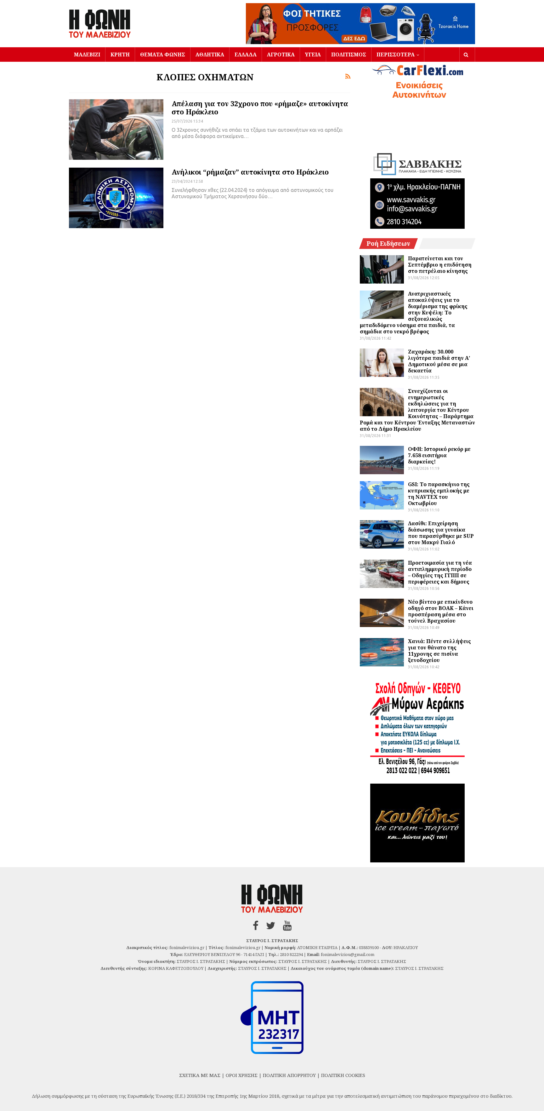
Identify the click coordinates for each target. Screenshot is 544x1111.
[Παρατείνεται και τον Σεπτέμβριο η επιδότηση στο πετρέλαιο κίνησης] (382, 269)
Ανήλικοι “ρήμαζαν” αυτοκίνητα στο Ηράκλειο (250, 171)
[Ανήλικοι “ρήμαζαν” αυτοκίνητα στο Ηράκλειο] (116, 198)
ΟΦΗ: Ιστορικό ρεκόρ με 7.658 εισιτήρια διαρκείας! (439, 455)
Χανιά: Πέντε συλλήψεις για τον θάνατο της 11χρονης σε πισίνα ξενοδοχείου (439, 651)
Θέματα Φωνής (162, 54)
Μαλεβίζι (87, 54)
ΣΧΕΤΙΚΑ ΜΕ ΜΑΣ (199, 1075)
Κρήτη (120, 54)
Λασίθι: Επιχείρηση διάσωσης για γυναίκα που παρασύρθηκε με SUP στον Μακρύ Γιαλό (441, 533)
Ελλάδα (246, 54)
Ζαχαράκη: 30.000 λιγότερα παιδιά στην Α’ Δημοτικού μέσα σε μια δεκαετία (439, 361)
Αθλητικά (210, 54)
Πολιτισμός (348, 54)
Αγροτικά (281, 54)
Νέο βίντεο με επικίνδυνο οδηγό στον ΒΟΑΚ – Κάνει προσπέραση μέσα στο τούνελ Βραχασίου (440, 611)
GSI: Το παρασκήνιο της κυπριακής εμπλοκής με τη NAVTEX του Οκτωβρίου (439, 494)
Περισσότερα (396, 54)
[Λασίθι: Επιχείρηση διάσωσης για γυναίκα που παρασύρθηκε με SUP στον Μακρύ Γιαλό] (382, 534)
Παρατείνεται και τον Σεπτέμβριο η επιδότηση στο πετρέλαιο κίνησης (440, 264)
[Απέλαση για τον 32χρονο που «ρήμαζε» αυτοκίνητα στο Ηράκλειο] (116, 129)
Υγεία (313, 54)
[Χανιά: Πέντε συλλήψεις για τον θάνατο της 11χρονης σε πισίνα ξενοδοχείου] (382, 652)
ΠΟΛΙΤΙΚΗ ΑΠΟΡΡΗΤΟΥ (289, 1075)
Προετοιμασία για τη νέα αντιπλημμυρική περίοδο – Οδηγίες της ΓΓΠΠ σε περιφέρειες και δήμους (440, 572)
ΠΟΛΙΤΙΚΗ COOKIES (343, 1075)
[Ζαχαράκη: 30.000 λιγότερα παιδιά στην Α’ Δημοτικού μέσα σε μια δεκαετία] (382, 362)
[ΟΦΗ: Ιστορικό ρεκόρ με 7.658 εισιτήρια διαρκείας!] (382, 460)
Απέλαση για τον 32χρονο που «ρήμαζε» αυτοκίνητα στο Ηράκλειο (260, 107)
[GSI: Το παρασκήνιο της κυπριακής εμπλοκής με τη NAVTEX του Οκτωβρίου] (382, 495)
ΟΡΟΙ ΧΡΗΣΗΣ (242, 1075)
